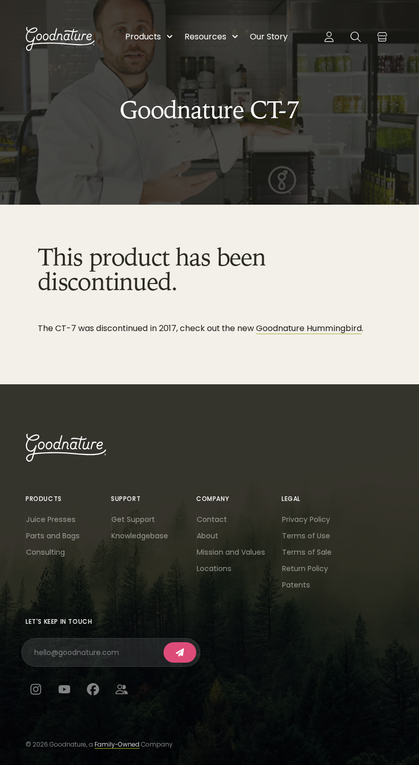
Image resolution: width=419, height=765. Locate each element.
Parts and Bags (53, 536)
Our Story (269, 36)
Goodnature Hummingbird (309, 328)
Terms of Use (306, 536)
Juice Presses (51, 519)
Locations (214, 568)
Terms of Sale (307, 552)
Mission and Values (231, 552)
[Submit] (180, 652)
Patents (296, 585)
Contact (212, 519)
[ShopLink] (382, 37)
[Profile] (329, 37)
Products (143, 36)
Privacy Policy (306, 519)
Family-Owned (117, 744)
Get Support (133, 519)
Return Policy (305, 568)
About (207, 536)
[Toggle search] (355, 37)
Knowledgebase (139, 536)
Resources (205, 36)
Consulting (45, 552)
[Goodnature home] (66, 447)
